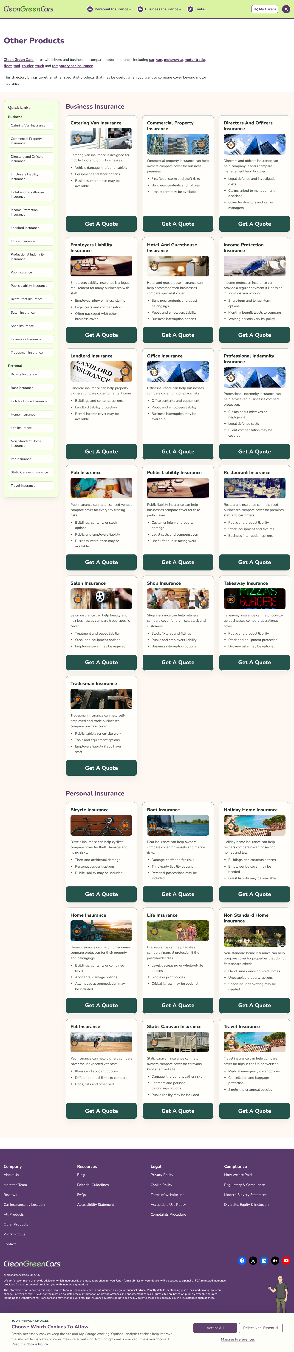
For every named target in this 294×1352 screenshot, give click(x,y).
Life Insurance (21, 427)
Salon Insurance (23, 312)
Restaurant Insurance (27, 299)
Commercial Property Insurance (26, 140)
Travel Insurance (23, 485)
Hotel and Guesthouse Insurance (27, 194)
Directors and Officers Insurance (27, 158)
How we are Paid (238, 1174)
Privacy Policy (162, 1174)
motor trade (195, 59)
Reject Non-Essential (260, 1327)
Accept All (215, 1327)
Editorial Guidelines (93, 1184)
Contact (10, 1244)
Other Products (16, 1224)
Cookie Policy (161, 1184)
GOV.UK (37, 1294)
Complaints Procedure (168, 1214)
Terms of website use (167, 1194)
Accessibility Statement (95, 1204)
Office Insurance (23, 241)
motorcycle (173, 59)
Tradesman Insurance (27, 352)
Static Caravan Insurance (29, 472)
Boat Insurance (22, 387)
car (151, 59)
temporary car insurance (72, 65)
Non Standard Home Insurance (26, 443)
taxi (17, 65)
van (159, 59)
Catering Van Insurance (28, 125)
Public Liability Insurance (29, 285)
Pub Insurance (21, 272)
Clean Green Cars (19, 59)
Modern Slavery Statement (245, 1194)
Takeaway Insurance (26, 339)
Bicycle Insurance (24, 374)
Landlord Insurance (25, 227)
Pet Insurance (21, 459)
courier (28, 65)
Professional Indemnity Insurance (28, 256)
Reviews (10, 1194)
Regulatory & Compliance (244, 1184)
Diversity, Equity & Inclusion (246, 1204)
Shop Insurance (22, 325)
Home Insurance (23, 414)
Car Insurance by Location (24, 1204)
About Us (11, 1174)
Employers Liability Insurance (24, 176)
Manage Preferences (238, 1339)
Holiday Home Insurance (29, 401)
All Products (14, 1214)
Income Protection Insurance (24, 212)
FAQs (81, 1194)
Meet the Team (15, 1184)
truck (39, 65)
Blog (81, 1174)
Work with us (14, 1234)
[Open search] (286, 9)
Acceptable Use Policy (168, 1204)
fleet (8, 65)
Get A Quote (101, 224)
